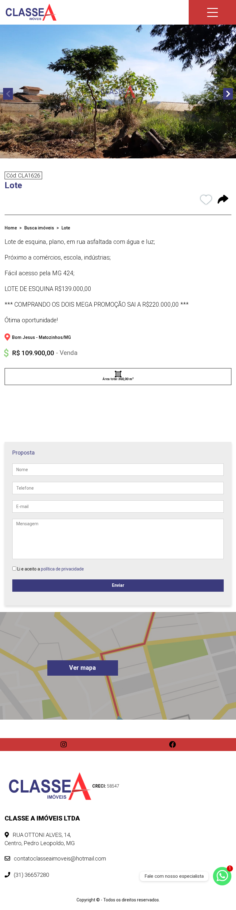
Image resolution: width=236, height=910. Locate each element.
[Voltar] (222, 860)
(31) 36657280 (31, 875)
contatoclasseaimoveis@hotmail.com (59, 858)
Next (228, 94)
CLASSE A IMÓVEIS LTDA (42, 818)
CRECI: (105, 786)
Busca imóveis (39, 227)
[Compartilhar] (223, 200)
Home (11, 227)
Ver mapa (82, 667)
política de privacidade (62, 568)
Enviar (118, 585)
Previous (8, 94)
